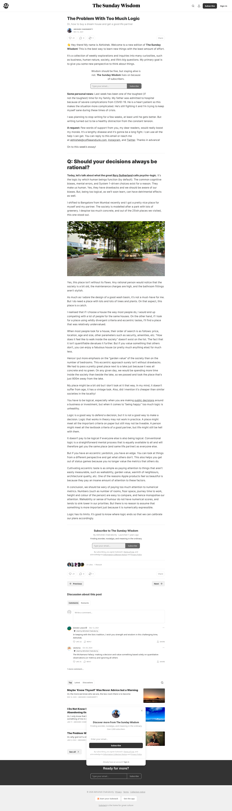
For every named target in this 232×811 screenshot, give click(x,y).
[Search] (193, 6)
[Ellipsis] (163, 627)
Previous (77, 583)
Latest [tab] (77, 682)
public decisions (144, 400)
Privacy (118, 792)
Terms (126, 792)
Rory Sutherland (123, 175)
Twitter (131, 140)
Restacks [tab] (85, 603)
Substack (103, 805)
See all (72, 751)
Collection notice (137, 792)
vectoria (76, 647)
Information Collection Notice (115, 754)
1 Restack (98, 564)
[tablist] (78, 603)
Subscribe (210, 6)
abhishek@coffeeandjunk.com (88, 140)
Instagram (114, 140)
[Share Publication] (199, 6)
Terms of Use (129, 751)
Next (156, 583)
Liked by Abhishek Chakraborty (87, 631)
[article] (116, 695)
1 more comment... (75, 669)
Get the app (129, 798)
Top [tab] (70, 682)
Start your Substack (109, 798)
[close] (142, 710)
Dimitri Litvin (79, 627)
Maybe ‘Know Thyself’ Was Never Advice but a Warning (102, 690)
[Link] (63, 164)
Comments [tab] (73, 603)
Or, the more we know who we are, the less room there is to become (98, 694)
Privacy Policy (136, 754)
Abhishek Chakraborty (83, 29)
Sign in (223, 6)
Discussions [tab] (88, 682)
